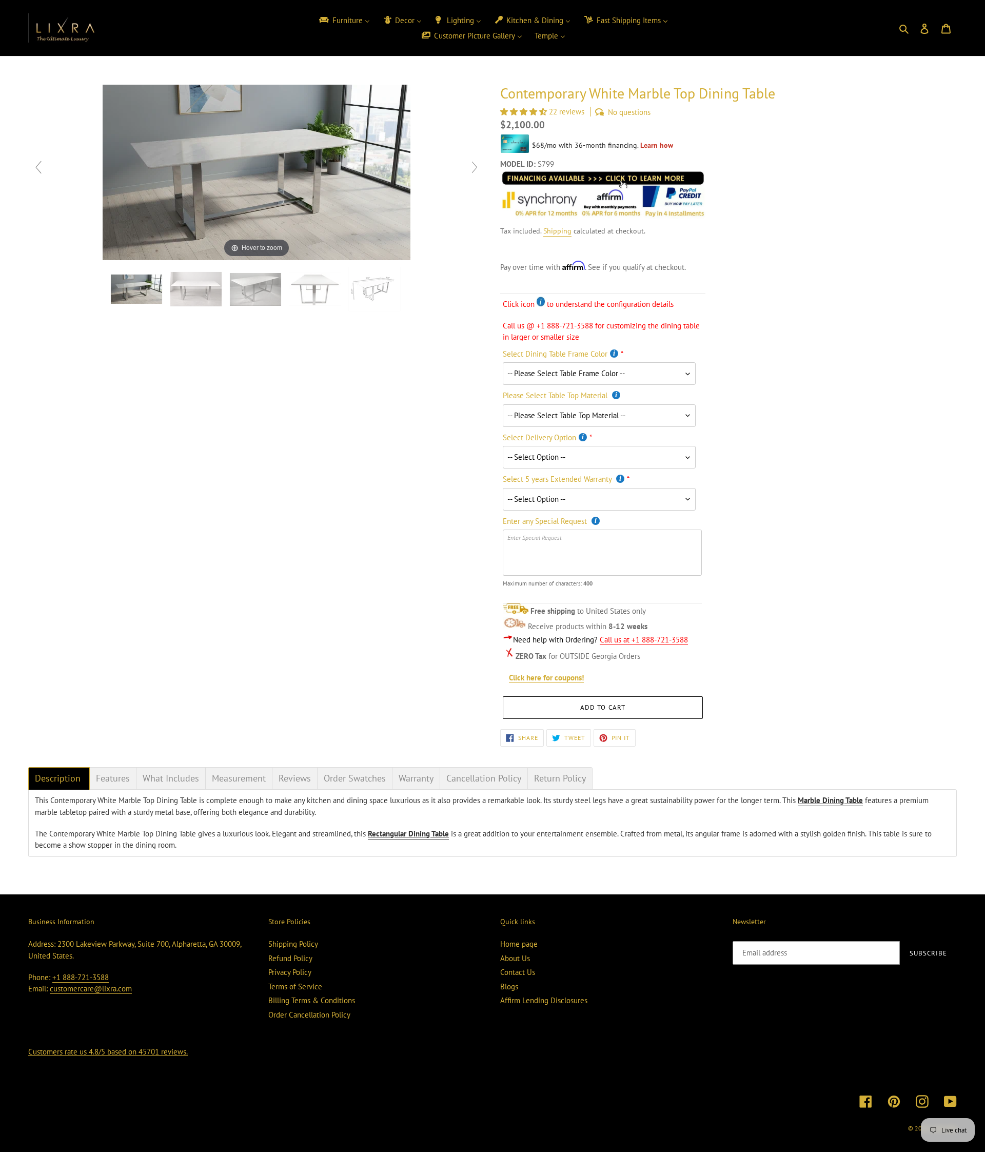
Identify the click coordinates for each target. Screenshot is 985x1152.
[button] (524, 111)
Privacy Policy (289, 972)
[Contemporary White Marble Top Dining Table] (375, 289)
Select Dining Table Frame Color (555, 354)
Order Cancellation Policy (309, 1015)
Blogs (509, 986)
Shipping (557, 231)
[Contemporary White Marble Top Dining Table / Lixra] (137, 289)
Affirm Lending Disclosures (543, 1000)
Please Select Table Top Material (556, 395)
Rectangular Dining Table (408, 833)
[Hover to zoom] (256, 172)
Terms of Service (295, 986)
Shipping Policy (293, 944)
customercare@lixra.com (91, 988)
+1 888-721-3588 (80, 977)
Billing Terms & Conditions (311, 1000)
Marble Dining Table (830, 800)
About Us (515, 958)
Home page (519, 944)
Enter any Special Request (546, 521)
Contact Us (517, 972)
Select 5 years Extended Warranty (558, 479)
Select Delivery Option (539, 437)
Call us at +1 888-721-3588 (644, 640)
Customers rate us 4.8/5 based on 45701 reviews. (108, 1052)
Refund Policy (290, 958)
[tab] (59, 778)
